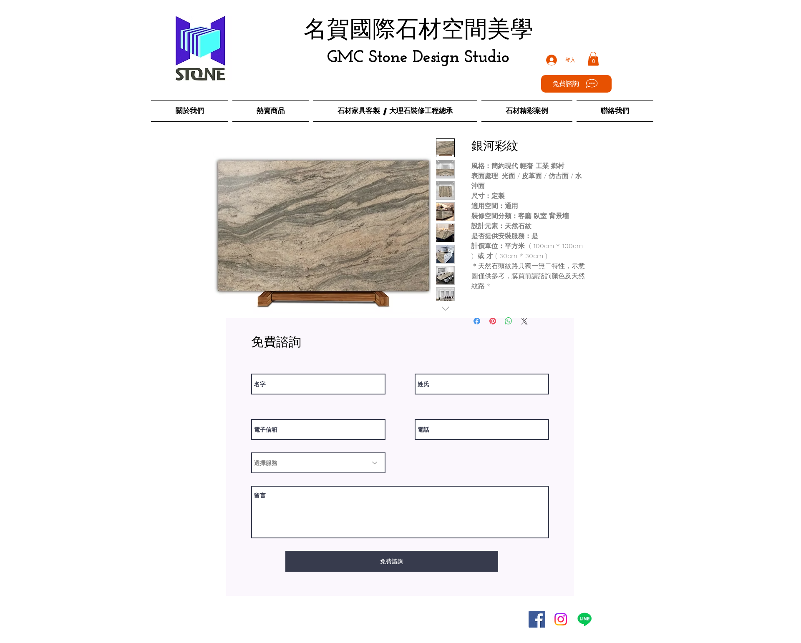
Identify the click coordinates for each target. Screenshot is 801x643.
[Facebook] (537, 619)
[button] (593, 58)
